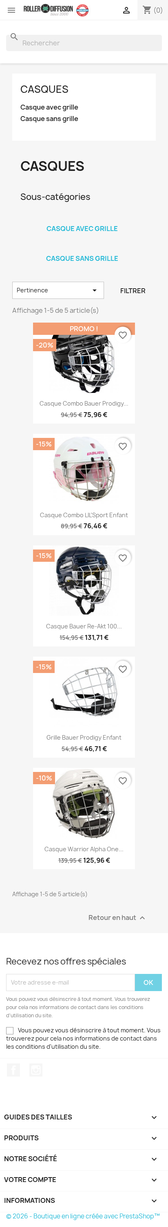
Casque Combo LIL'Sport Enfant (84, 515)
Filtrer (133, 290)
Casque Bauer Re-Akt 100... (84, 626)
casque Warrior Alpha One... (84, 849)
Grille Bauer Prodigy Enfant (84, 737)
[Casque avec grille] (82, 218)
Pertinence (58, 290)
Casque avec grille (49, 107)
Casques (44, 89)
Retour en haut (117, 918)
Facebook (13, 1070)
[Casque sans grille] (82, 248)
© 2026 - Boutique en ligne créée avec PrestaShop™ (83, 1216)
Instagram (35, 1070)
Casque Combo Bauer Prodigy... (84, 403)
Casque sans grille (49, 118)
